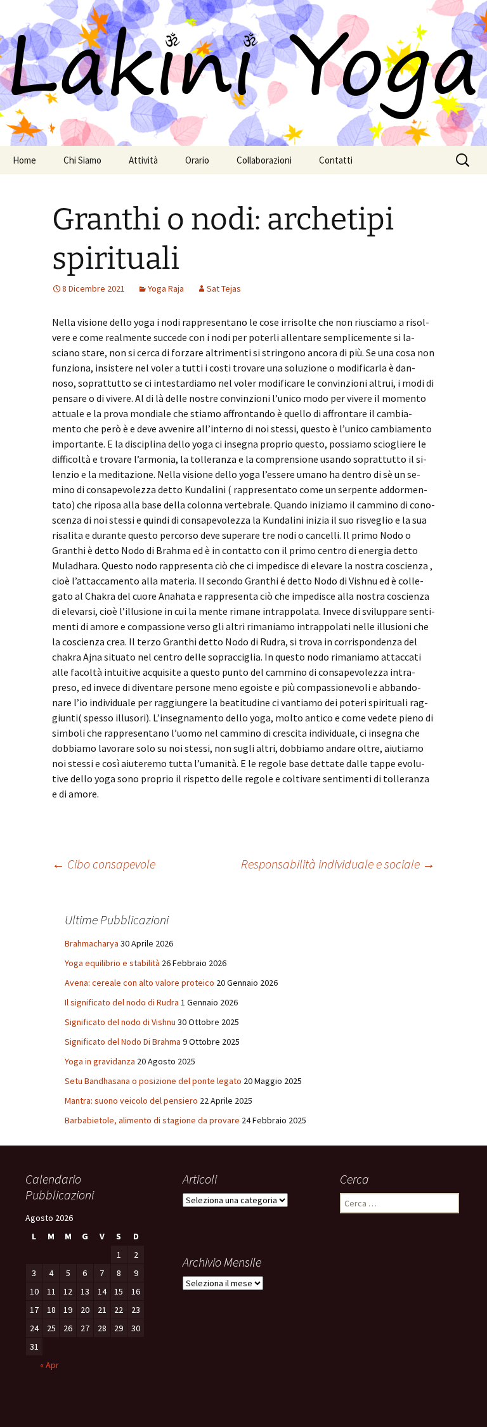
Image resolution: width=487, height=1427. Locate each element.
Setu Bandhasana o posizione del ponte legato (153, 1081)
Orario (197, 160)
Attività (143, 160)
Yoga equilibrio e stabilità (112, 963)
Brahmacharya (92, 943)
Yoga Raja (166, 288)
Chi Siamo (82, 160)
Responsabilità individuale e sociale (338, 864)
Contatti (336, 160)
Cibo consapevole (103, 864)
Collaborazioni (264, 160)
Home (24, 160)
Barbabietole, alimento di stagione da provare (152, 1120)
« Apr (49, 1365)
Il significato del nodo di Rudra (122, 1002)
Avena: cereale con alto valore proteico (139, 982)
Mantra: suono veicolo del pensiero (131, 1100)
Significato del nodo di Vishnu (120, 1022)
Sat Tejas (224, 288)
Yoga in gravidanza (100, 1061)
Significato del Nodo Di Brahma (123, 1041)
